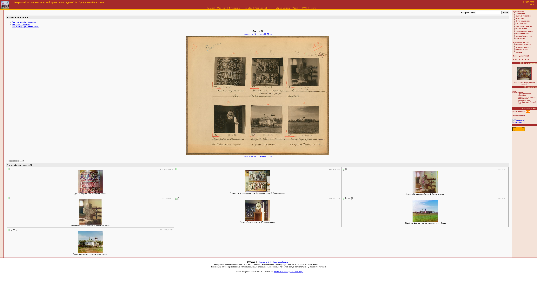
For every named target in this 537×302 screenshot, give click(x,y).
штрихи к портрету (523, 47)
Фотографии (234, 8)
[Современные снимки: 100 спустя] (11, 230)
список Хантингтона (524, 36)
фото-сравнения (523, 21)
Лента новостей (518, 112)
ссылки (519, 52)
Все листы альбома (21, 24)
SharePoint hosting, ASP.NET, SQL (288, 272)
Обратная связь (283, 8)
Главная (211, 8)
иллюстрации (521, 28)
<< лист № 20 (249, 34)
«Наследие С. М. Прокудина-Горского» (274, 262)
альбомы (520, 18)
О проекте (222, 8)
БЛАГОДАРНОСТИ (521, 60)
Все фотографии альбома (24, 22)
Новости (312, 8)
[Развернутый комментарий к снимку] (345, 169)
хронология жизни (523, 44)
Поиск (270, 8)
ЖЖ (304, 8)
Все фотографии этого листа (25, 27)
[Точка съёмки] (348, 198)
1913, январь (517, 92)
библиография (522, 49)
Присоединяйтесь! (521, 56)
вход (532, 4)
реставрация (521, 23)
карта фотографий (523, 16)
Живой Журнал (518, 116)
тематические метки (524, 31)
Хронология (260, 8)
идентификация (522, 33)
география (520, 13)
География (247, 8)
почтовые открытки (524, 26)
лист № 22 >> (266, 34)
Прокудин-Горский (520, 42)
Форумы (296, 8)
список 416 (520, 38)
